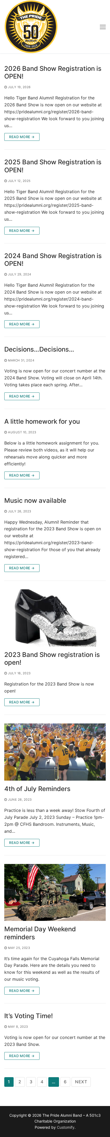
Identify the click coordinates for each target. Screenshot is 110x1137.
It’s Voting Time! (28, 1016)
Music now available (35, 500)
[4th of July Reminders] (55, 752)
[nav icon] (103, 26)
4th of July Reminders (37, 789)
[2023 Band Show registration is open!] (55, 618)
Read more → (22, 137)
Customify (65, 1127)
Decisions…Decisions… (39, 349)
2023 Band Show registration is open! (52, 658)
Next (81, 1081)
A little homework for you (42, 421)
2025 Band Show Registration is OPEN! (52, 166)
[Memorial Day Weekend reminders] (55, 892)
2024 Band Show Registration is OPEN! (53, 259)
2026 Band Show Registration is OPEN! (52, 72)
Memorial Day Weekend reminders (40, 933)
